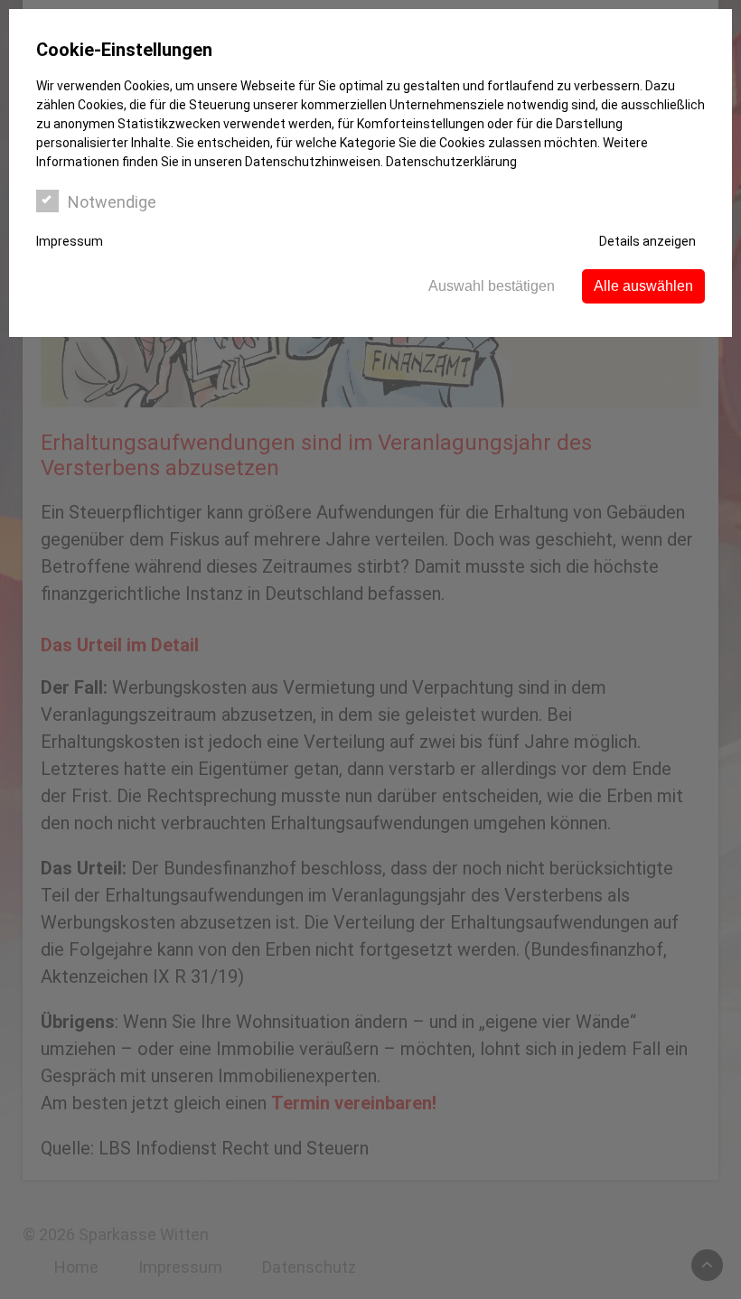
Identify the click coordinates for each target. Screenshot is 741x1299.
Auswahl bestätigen (491, 286)
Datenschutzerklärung (451, 161)
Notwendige (112, 201)
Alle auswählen (643, 286)
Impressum (69, 241)
